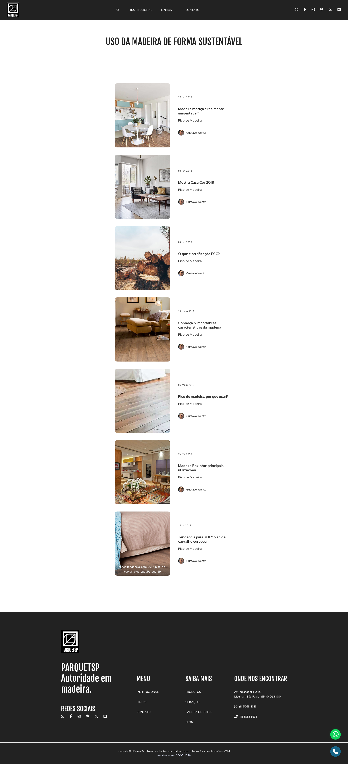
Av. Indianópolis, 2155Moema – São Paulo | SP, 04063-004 (258, 694)
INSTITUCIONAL (141, 9)
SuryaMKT (224, 751)
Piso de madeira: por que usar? (203, 396)
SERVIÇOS (192, 702)
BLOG (189, 722)
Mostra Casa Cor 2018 (196, 182)
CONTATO (192, 9)
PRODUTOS (193, 691)
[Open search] (118, 10)
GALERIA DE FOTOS (198, 711)
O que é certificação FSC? (199, 254)
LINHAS (166, 9)
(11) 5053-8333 (248, 706)
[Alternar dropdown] (175, 10)
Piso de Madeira (190, 120)
